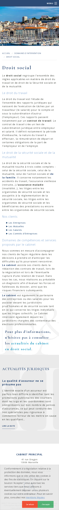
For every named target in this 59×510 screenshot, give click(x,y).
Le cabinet (9, 265)
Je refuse (30, 504)
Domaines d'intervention (27, 53)
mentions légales (35, 497)
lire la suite (8, 426)
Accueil (6, 53)
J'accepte (46, 504)
